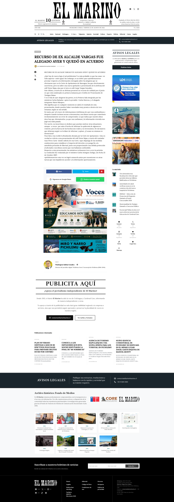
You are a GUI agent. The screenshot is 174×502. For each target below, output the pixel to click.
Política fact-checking (70, 488)
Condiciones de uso (86, 488)
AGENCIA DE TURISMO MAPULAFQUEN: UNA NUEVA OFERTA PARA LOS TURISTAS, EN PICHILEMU (100, 343)
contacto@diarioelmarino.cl (61, 318)
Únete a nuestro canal (92, 179)
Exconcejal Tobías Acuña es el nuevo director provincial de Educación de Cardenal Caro (129, 212)
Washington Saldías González (64, 265)
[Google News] (45, 493)
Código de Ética (86, 484)
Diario (68, 481)
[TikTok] (42, 493)
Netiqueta (101, 484)
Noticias (37, 51)
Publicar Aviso (126, 67)
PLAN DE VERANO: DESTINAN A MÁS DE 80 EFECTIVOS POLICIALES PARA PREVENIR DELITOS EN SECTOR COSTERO (45, 347)
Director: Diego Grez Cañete (124, 484)
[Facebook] (130, 9)
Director (100, 481)
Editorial (84, 481)
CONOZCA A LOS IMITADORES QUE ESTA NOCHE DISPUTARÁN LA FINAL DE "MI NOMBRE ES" (73, 346)
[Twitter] (134, 9)
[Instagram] (138, 9)
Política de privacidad (101, 488)
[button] (35, 34)
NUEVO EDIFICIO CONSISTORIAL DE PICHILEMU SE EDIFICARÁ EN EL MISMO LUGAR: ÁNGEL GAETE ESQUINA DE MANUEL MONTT (127, 346)
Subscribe (131, 466)
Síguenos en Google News (62, 179)
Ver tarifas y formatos (85, 318)
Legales (68, 484)
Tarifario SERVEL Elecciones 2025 (71, 494)
